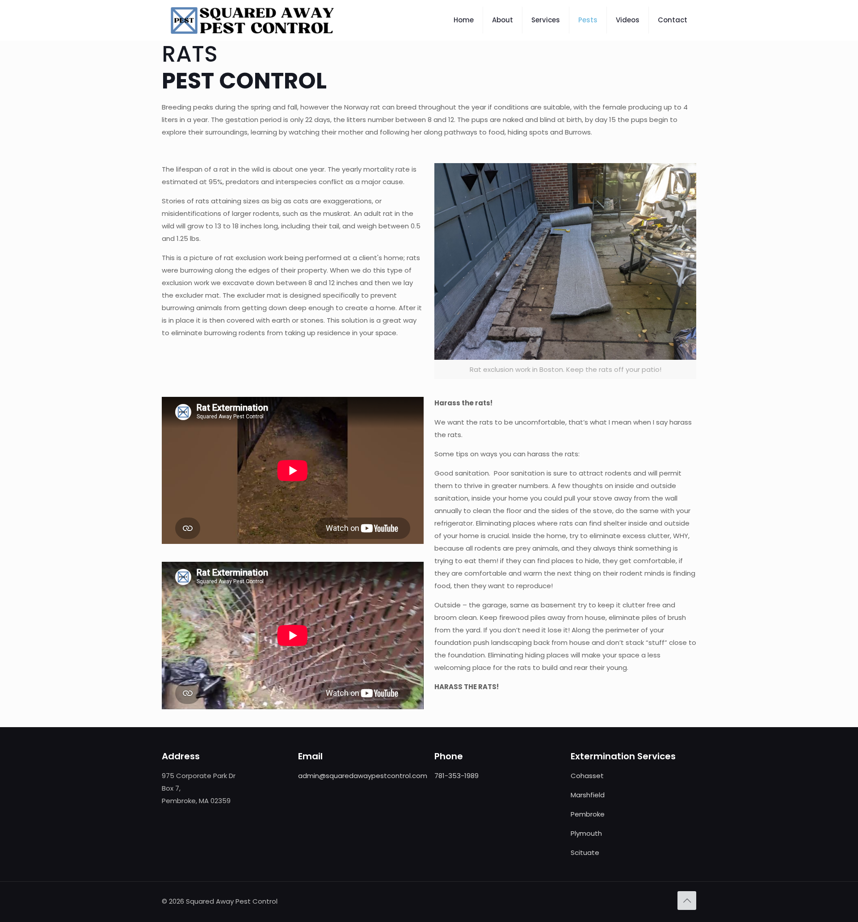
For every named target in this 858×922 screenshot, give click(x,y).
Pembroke (588, 814)
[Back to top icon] (686, 900)
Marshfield (588, 795)
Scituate (585, 852)
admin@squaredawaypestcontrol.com (362, 775)
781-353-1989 (456, 775)
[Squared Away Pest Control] (252, 20)
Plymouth (586, 833)
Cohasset (587, 775)
